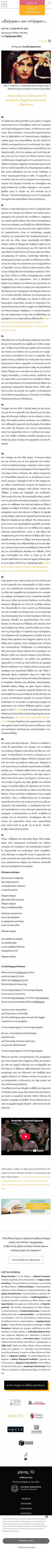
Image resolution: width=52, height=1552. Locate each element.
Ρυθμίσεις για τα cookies (26, 1547)
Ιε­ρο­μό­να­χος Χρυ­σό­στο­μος (26, 1369)
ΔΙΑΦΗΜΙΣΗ (26, 1513)
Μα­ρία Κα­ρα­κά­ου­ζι (26, 1307)
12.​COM (18, 709)
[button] (47, 1516)
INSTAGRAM (26, 1504)
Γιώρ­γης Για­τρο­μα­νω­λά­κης (26, 1283)
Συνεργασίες (26, 1509)
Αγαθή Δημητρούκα (32, 47)
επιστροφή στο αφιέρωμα (26, 1259)
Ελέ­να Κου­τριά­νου (26, 1328)
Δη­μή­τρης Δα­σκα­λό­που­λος (26, 1293)
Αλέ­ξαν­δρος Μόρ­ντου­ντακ (26, 1335)
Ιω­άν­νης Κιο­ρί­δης (26, 1317)
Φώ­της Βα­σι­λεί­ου (15, 1276)
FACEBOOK (26, 1499)
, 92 (26, 1472)
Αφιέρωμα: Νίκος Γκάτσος (14, 32)
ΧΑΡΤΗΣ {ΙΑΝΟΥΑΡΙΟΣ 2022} (14, 28)
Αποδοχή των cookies (26, 1541)
